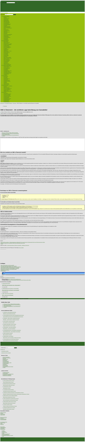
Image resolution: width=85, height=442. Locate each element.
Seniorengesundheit (7, 37)
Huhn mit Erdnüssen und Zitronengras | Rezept (10, 400)
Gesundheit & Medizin (8, 103)
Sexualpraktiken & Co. (7, 73)
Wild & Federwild (6, 63)
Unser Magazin (4, 7)
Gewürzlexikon (6, 49)
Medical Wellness (6, 87)
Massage (5, 86)
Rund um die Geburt (7, 95)
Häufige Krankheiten (7, 26)
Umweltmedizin (2, 429)
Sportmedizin (6, 38)
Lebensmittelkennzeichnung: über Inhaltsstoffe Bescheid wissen (13, 316)
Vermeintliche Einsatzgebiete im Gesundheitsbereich (12, 306)
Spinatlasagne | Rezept (6, 388)
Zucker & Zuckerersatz (7, 64)
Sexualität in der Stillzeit (7, 72)
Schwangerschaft (6, 101)
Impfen (5, 28)
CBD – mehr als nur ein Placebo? (7, 295)
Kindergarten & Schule (7, 98)
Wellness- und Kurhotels (8, 91)
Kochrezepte (6, 54)
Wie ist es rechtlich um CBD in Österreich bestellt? (10, 132)
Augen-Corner (6, 19)
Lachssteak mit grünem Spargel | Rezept (9, 391)
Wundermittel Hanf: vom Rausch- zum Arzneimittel (10, 290)
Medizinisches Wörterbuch (7, 375)
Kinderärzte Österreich (7, 96)
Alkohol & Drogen (6, 16)
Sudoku (4, 367)
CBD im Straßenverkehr (6, 134)
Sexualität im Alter (7, 71)
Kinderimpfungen (6, 97)
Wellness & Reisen (5, 9)
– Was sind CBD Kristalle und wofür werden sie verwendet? (9, 267)
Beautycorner (6, 76)
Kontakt (3, 430)
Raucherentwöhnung (7, 35)
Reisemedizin (2, 426)
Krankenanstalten (6, 363)
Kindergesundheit (6, 30)
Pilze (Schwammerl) (7, 59)
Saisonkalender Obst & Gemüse (8, 366)
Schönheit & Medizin (7, 81)
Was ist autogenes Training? (7, 334)
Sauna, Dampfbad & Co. (8, 88)
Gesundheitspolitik (3, 419)
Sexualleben (6, 69)
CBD (12, 277)
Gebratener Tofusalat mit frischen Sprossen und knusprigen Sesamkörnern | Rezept (16, 394)
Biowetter (4, 358)
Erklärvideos (5, 360)
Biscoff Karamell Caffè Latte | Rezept (9, 385)
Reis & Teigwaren (6, 60)
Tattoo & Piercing (6, 84)
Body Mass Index (6, 21)
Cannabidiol (7, 277)
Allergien (5, 17)
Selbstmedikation (6, 36)
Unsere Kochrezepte (5, 6)
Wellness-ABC (6, 90)
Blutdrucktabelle (6, 20)
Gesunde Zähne (6, 23)
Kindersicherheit (6, 100)
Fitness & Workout (7, 78)
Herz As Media (21, 247)
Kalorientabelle (5, 373)
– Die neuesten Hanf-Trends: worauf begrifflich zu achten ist (9, 268)
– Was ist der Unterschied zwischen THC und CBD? (8, 266)
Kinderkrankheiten (7, 99)
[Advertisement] (26, 123)
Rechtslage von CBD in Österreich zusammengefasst (10, 133)
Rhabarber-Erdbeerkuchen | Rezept (8, 409)
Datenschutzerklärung (5, 434)
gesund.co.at (2, 103)
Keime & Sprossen (7, 52)
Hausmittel (5, 25)
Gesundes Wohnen (7, 24)
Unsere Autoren (4, 432)
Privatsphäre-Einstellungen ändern (7, 435)
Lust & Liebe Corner (7, 67)
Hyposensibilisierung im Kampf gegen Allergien (10, 340)
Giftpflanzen (6, 50)
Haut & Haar (6, 79)
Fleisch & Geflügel (7, 47)
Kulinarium (5, 56)
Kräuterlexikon (6, 55)
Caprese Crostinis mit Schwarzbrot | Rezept (10, 406)
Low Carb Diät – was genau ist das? (8, 322)
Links (3, 436)
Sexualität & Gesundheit (8, 70)
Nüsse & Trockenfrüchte (7, 58)
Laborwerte (5, 31)
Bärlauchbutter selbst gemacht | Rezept (9, 403)
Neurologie (5, 32)
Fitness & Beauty (4, 75)
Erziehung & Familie (7, 94)
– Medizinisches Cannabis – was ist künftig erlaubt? (8, 269)
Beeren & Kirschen (7, 42)
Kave (2, 276)
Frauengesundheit (7, 22)
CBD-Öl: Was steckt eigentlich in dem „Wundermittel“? (11, 285)
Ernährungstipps (6, 45)
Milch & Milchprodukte (7, 57)
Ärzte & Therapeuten (6, 357)
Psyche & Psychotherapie (8, 34)
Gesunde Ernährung (5, 5)
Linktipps (5, 307)
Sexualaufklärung (6, 68)
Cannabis (10, 277)
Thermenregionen (7, 89)
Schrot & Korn (6, 62)
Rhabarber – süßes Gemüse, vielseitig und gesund (11, 319)
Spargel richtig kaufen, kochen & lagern (9, 325)
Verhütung (5, 74)
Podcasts (3, 11)
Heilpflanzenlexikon (7, 27)
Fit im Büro (5, 77)
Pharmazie (5, 33)
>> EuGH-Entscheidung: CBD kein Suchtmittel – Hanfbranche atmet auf (18, 245)
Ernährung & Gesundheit (8, 43)
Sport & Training (6, 83)
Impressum (4, 431)
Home (3, 4)
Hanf (14, 277)
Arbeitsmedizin (2, 414)
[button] (3, 272)
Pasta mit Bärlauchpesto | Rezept (8, 382)
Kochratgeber (6, 53)
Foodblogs (5, 48)
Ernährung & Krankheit (7, 44)
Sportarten (5, 82)
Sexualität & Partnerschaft (6, 8)
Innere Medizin (6, 29)
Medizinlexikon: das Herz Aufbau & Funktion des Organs (12, 337)
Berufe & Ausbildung (3, 417)
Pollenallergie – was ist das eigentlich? (9, 328)
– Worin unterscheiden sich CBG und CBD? (7, 265)
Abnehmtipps (6, 41)
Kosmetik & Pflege (7, 80)
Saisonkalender (6, 61)
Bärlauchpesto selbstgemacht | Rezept (9, 397)
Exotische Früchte (7, 46)
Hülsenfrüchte (6, 51)
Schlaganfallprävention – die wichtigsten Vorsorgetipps (11, 331)
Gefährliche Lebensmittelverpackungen (9, 313)
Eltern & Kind (4, 10)
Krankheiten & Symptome (7, 374)
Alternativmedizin (6, 18)
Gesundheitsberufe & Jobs (7, 362)
